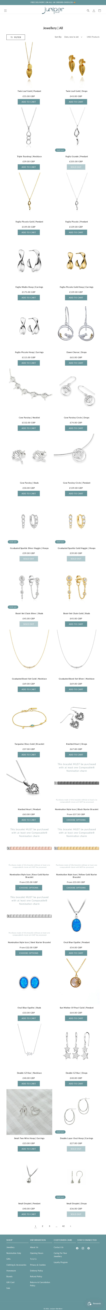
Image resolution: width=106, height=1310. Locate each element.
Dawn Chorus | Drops (77, 352)
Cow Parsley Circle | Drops (76, 417)
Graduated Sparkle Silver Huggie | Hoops (29, 548)
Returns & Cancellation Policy (40, 1284)
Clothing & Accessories (16, 1265)
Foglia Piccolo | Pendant (76, 221)
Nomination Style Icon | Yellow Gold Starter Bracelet (76, 875)
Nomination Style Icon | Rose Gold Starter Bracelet (29, 875)
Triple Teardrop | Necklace (29, 156)
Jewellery (10, 1247)
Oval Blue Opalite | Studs (29, 1007)
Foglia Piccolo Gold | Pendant (29, 221)
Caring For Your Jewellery (60, 1254)
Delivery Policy (36, 1271)
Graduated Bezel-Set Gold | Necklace (29, 679)
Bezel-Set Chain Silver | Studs (29, 613)
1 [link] (35, 1226)
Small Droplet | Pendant (29, 1203)
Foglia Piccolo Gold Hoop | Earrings (76, 287)
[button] (5, 10)
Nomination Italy (13, 1253)
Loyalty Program (61, 1262)
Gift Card (10, 1282)
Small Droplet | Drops (77, 1203)
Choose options (76, 820)
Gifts (8, 1259)
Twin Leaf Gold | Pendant (29, 91)
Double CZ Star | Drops (77, 1073)
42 (63, 1226)
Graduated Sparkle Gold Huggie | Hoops (76, 548)
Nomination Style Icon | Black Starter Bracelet (76, 809)
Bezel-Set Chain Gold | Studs (76, 613)
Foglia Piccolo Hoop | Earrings (29, 352)
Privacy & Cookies (38, 1265)
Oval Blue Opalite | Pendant (77, 942)
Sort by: (58, 37)
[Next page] (70, 1226)
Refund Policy (36, 1276)
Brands (9, 1276)
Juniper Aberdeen (56, 1308)
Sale (8, 1288)
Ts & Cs (33, 1259)
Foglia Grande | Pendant (77, 156)
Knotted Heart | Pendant (29, 809)
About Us (34, 1247)
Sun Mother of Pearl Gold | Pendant (76, 1007)
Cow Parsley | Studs (29, 483)
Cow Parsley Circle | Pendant (76, 483)
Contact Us (58, 1247)
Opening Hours (36, 1253)
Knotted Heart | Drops (76, 744)
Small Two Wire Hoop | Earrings (29, 1138)
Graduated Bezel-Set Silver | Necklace (76, 679)
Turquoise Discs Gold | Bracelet (29, 744)
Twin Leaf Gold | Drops (76, 91)
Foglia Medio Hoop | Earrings (29, 287)
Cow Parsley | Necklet (29, 417)
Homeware (11, 1271)
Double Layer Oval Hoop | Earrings (76, 1138)
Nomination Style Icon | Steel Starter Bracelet (29, 942)
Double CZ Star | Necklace (29, 1073)
